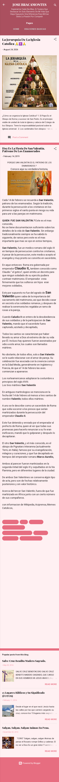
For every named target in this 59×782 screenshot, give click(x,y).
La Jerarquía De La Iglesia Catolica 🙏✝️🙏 (21, 42)
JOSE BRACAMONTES (30, 4)
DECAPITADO (36, 522)
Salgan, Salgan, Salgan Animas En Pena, (25, 727)
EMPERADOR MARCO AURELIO (17, 533)
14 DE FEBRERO (10, 522)
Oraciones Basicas (35, 29)
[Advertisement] (29, 625)
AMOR (24, 522)
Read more (51, 684)
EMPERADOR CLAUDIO (13, 527)
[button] (55, 40)
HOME (16, 29)
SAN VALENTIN (10, 538)
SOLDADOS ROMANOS (31, 538)
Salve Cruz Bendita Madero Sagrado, (24, 661)
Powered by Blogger (31, 763)
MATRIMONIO (41, 533)
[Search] (55, 5)
